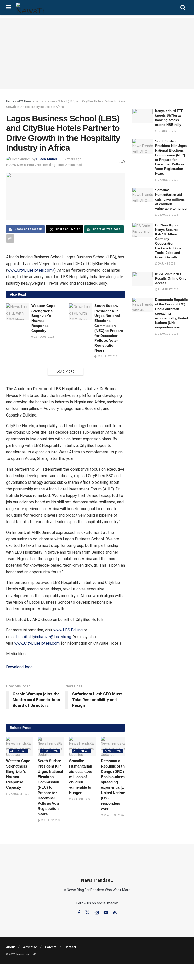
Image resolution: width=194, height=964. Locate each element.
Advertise (30, 947)
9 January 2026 (167, 289)
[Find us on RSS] (115, 913)
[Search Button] (182, 7)
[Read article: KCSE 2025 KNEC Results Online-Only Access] (142, 279)
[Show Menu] (8, 7)
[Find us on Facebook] (79, 913)
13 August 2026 (167, 131)
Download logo (19, 667)
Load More (65, 371)
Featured (34, 165)
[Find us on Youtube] (106, 913)
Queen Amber (46, 159)
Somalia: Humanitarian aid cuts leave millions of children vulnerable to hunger (80, 777)
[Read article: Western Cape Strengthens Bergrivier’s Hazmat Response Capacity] (17, 311)
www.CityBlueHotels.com (37, 643)
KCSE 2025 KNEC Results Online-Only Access (170, 278)
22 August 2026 (44, 336)
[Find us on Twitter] (87, 913)
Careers (50, 947)
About (10, 947)
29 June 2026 (166, 263)
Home (10, 101)
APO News (24, 101)
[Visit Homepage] (30, 8)
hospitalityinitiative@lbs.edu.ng (43, 636)
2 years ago (73, 159)
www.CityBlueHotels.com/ (30, 270)
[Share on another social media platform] (10, 238)
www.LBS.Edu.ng (68, 630)
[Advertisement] (97, 53)
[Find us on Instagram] (97, 913)
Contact (70, 947)
